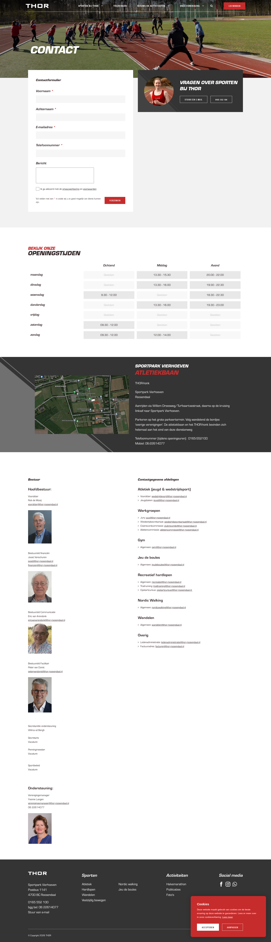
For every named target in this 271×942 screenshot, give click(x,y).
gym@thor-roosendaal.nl (164, 547)
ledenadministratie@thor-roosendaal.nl (180, 642)
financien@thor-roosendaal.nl (42, 565)
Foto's (170, 895)
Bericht (41, 163)
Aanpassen (232, 927)
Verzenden (114, 200)
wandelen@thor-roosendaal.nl (167, 624)
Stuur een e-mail (193, 99)
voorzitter (43, 504)
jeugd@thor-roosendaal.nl (166, 500)
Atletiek (87, 884)
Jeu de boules (127, 889)
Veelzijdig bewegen (94, 900)
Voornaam (43, 91)
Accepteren (208, 927)
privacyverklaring (70, 188)
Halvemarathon (176, 884)
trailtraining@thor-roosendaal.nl (169, 586)
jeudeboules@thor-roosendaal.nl (168, 564)
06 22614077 (48, 907)
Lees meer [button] (227, 917)
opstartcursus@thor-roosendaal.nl (174, 589)
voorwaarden (89, 188)
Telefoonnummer (48, 145)
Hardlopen (88, 889)
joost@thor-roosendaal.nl (40, 561)
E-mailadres (44, 127)
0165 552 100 (221, 99)
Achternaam (44, 109)
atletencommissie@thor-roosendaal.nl (179, 529)
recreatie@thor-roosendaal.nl (166, 581)
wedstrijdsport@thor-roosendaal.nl (169, 496)
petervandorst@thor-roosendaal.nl (45, 671)
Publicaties (173, 889)
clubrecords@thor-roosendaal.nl (180, 525)
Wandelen (88, 895)
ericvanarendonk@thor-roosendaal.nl (46, 620)
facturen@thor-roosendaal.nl (169, 646)
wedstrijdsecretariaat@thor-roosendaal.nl (185, 521)
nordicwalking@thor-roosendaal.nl (169, 607)
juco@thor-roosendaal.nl (158, 517)
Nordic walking (128, 884)
